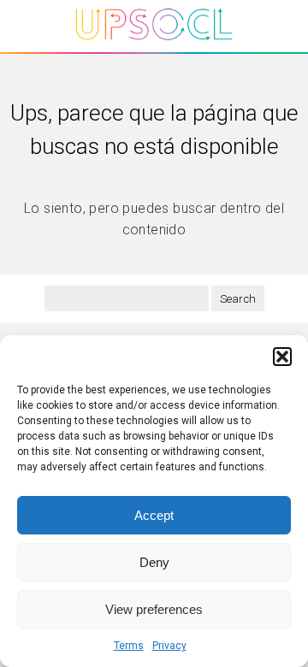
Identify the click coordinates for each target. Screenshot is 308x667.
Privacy (169, 646)
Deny (154, 562)
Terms (129, 646)
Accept (154, 515)
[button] (282, 356)
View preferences (154, 609)
